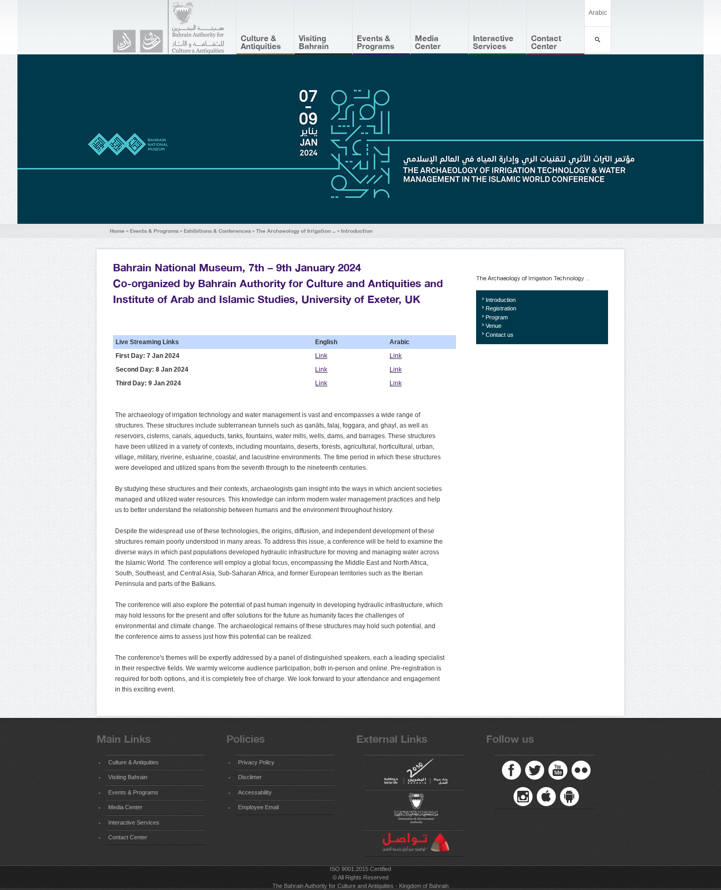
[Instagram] (523, 796)
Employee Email (258, 807)
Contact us (500, 335)
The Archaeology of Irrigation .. (296, 231)
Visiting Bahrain (314, 42)
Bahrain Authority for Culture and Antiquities (173, 27)
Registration (501, 308)
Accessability (255, 792)
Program (497, 317)
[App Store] (546, 796)
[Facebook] (511, 770)
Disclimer (250, 777)
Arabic (598, 12)
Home (117, 231)
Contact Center (546, 42)
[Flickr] (581, 770)
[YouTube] (557, 770)
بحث (598, 40)
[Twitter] (534, 770)
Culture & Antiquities (261, 42)
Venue (493, 326)
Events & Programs (375, 42)
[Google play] (569, 796)
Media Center (428, 42)
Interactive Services (493, 42)
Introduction (357, 231)
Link (321, 355)
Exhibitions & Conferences (217, 231)
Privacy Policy (256, 762)
